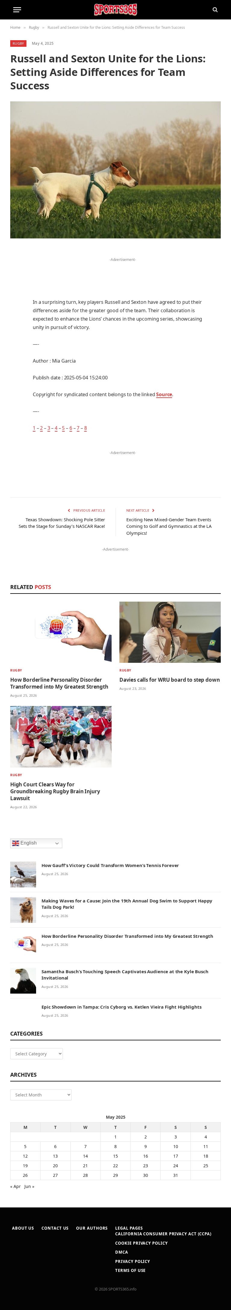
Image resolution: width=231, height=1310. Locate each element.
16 (145, 1156)
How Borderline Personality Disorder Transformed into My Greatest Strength (59, 683)
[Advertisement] (122, 273)
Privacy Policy (132, 1261)
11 (205, 1146)
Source (164, 394)
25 (205, 1165)
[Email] (16, 329)
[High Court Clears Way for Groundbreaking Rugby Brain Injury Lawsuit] (61, 736)
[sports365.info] (115, 9)
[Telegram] (16, 390)
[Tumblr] (16, 345)
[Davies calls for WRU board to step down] (170, 632)
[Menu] (17, 9)
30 (145, 1175)
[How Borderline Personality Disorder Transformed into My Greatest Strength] (61, 632)
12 (25, 1156)
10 (175, 1146)
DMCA (121, 1252)
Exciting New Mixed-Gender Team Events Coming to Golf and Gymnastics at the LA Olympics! (169, 526)
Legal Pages (129, 1228)
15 (115, 1156)
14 (85, 1156)
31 (175, 1175)
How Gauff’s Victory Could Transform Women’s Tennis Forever (110, 865)
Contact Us (55, 1228)
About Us (23, 1228)
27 (55, 1175)
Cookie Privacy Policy (141, 1243)
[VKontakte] (16, 375)
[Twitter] (16, 283)
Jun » (29, 1186)
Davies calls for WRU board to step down (169, 679)
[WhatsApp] (16, 406)
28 (85, 1175)
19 (25, 1165)
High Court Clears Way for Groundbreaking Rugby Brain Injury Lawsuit (55, 791)
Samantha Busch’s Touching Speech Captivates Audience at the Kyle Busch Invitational (125, 974)
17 (175, 1156)
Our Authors (92, 1228)
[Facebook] (16, 268)
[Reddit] (16, 360)
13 (55, 1156)
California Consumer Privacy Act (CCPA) (163, 1234)
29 (115, 1175)
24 (175, 1165)
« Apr (15, 1186)
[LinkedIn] (16, 299)
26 (25, 1175)
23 (145, 1165)
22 (115, 1165)
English (28, 842)
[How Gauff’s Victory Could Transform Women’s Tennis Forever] (23, 874)
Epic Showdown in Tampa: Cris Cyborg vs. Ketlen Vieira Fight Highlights (122, 1007)
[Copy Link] (16, 421)
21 (85, 1165)
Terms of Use (130, 1270)
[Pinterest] (16, 314)
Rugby (18, 43)
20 (55, 1165)
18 (205, 1156)
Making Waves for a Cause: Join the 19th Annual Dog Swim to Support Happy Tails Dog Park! (127, 904)
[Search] (214, 9)
